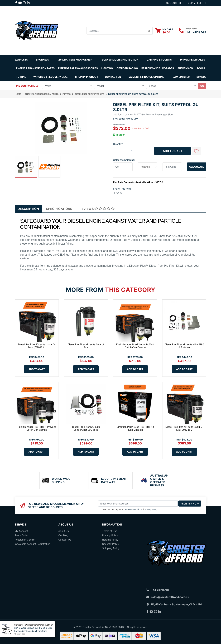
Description (28, 209)
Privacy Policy (151, 509)
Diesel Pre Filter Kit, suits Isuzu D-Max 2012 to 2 (184, 428)
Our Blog (63, 535)
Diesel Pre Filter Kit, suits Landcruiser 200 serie (86, 428)
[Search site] (149, 31)
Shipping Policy (111, 548)
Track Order (21, 535)
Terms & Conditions (133, 509)
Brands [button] (201, 76)
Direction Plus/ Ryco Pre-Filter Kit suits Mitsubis (135, 428)
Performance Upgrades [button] (157, 68)
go (202, 85)
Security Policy (110, 543)
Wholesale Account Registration (32, 543)
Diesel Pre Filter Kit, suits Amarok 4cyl (86, 346)
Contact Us (113, 76)
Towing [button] (21, 76)
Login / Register (196, 3)
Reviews (86, 209)
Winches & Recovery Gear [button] (50, 76)
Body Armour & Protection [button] (120, 59)
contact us (173, 3)
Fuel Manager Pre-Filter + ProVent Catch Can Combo (135, 346)
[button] (196, 151)
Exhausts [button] (21, 59)
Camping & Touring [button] (159, 59)
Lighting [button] (107, 68)
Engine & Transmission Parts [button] (35, 68)
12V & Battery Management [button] (75, 59)
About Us (63, 530)
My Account (21, 530)
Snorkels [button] (42, 59)
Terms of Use (109, 530)
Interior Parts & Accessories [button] (78, 68)
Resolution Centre (25, 539)
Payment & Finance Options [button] (146, 76)
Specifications (59, 209)
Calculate (196, 166)
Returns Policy (110, 539)
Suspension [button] (185, 68)
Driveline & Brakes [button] (192, 59)
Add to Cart (172, 151)
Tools (201, 68)
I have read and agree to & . (129, 509)
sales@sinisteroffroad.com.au (170, 597)
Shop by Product (86, 76)
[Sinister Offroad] (37, 30)
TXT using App (196, 31)
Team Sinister (180, 76)
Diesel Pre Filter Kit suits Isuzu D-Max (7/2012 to (36, 346)
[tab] (28, 209)
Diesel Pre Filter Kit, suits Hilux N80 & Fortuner (184, 346)
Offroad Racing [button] (127, 68)
